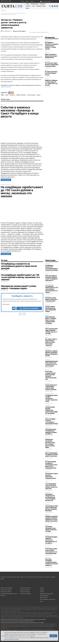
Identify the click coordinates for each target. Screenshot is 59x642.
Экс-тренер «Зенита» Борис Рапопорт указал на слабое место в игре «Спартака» (51, 342)
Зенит (46, 337)
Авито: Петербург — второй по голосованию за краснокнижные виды (51, 421)
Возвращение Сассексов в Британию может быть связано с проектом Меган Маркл (50, 443)
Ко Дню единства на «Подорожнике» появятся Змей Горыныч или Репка (51, 387)
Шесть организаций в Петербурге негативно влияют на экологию (51, 454)
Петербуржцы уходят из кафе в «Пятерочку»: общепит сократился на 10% (51, 398)
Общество (47, 41)
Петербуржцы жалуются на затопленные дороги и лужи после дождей (51, 268)
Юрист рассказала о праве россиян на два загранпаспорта (51, 56)
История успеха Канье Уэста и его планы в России (51, 73)
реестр (38, 95)
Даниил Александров (19, 31)
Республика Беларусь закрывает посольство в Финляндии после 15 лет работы (51, 540)
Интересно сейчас (5, 184)
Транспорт (47, 383)
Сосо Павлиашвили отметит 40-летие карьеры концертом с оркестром (51, 486)
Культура (47, 369)
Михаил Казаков (21, 95)
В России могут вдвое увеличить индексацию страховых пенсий (51, 64)
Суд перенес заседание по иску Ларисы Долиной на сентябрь (51, 529)
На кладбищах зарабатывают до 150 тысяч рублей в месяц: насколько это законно (22, 191)
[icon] (49, 6)
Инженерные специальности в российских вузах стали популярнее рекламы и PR (50, 497)
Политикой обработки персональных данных (16, 637)
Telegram (3, 87)
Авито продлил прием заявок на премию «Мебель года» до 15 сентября (51, 331)
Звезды (46, 70)
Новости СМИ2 (22, 313)
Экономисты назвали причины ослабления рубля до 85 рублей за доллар (51, 353)
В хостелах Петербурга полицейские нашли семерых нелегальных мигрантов (51, 562)
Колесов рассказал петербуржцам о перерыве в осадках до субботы (51, 431)
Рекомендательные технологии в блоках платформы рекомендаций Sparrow (17, 621)
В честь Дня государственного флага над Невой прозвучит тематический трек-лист (51, 375)
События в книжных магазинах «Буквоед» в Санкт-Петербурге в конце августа (20, 112)
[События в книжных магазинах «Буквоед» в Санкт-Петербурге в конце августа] (22, 130)
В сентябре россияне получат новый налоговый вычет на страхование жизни (51, 551)
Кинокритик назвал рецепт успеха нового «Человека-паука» (51, 299)
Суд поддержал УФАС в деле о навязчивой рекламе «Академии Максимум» (51, 508)
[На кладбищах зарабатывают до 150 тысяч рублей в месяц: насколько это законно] (22, 210)
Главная (3, 13)
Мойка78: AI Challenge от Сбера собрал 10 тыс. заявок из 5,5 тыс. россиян (51, 83)
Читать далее (6, 179)
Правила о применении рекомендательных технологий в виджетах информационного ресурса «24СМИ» (23, 619)
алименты (12, 95)
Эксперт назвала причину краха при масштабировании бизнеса (50, 309)
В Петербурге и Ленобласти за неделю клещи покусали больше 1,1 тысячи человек (51, 45)
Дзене (9, 87)
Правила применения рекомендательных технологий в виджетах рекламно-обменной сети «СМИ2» (22, 622)
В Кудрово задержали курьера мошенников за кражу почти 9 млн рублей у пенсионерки (51, 519)
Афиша (2, 104)
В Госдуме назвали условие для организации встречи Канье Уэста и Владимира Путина (51, 465)
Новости (3, 10)
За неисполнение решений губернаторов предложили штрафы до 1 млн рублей (51, 410)
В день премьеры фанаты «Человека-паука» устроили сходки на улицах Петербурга (50, 320)
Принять (53, 635)
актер (6, 95)
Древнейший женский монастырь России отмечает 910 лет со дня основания (51, 363)
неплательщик (31, 95)
